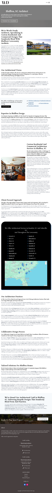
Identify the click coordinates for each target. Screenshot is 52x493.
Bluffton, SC (31, 241)
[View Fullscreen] (6, 262)
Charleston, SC (32, 243)
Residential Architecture (45, 100)
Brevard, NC (11, 251)
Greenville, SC (32, 246)
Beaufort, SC (31, 236)
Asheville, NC (12, 248)
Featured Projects (26, 477)
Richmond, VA (32, 248)
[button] (26, 273)
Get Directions (27, 450)
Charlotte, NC (12, 256)
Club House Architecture (33, 100)
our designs (30, 119)
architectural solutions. (28, 359)
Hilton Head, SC (32, 238)
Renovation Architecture (33, 106)
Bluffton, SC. (32, 86)
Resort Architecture (44, 103)
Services (26, 476)
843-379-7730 (27, 452)
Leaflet (46, 285)
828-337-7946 (27, 468)
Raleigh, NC (11, 258)
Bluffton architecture (16, 119)
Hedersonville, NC (13, 253)
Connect (26, 474)
